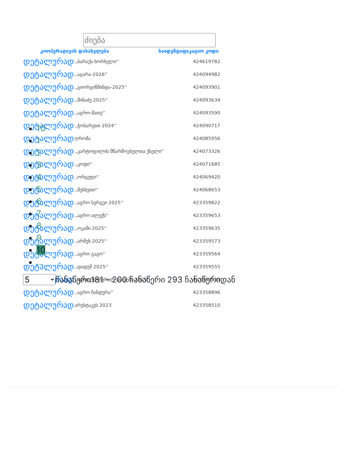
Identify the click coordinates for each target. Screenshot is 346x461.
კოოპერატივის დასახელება (74, 51)
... (40, 262)
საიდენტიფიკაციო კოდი (188, 51)
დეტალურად (48, 61)
